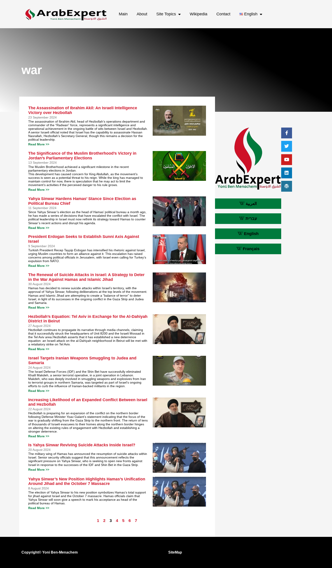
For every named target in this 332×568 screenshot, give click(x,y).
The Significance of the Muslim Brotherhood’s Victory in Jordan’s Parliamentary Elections (82, 155)
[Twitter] (286, 146)
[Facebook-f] (286, 133)
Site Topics (166, 14)
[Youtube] (286, 159)
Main (123, 14)
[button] (248, 203)
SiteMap (175, 552)
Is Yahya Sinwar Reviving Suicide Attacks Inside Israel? (81, 445)
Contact (223, 14)
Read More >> (38, 144)
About (142, 14)
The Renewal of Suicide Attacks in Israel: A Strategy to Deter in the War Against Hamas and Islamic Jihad (86, 277)
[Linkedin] (286, 173)
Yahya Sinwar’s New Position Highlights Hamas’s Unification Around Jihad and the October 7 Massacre (86, 481)
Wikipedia (198, 14)
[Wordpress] (286, 186)
